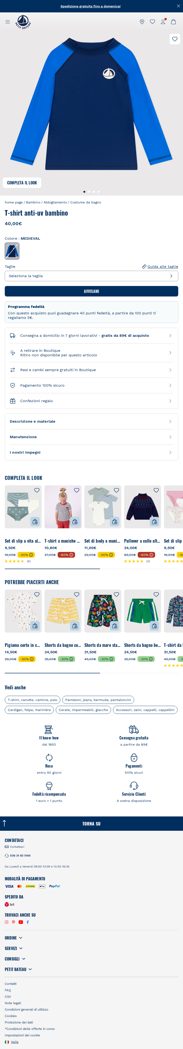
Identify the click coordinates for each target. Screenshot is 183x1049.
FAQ (8, 990)
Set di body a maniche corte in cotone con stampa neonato (102, 541)
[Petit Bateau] (23, 21)
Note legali (13, 1003)
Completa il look (22, 183)
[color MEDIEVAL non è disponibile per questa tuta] (12, 251)
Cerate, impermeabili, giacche (83, 710)
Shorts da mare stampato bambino (102, 645)
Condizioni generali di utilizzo (26, 1009)
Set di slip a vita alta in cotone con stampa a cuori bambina (23, 541)
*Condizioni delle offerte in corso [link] (30, 1029)
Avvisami (91, 291)
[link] (142, 22)
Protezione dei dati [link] (19, 1022)
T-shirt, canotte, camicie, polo (32, 700)
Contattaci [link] (17, 846)
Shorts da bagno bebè (142, 645)
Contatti (10, 984)
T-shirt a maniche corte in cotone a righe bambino (63, 541)
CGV (8, 996)
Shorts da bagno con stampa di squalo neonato (63, 645)
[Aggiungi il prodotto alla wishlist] (175, 39)
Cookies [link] (11, 1016)
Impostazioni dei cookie (22, 1035)
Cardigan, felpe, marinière (29, 710)
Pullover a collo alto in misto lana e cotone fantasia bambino (142, 541)
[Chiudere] (178, 6)
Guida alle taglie (162, 266)
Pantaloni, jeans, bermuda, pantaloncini (98, 700)
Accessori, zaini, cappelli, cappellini (145, 710)
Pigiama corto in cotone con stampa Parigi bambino (23, 645)
